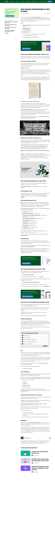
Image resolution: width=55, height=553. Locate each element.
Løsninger (18, 1)
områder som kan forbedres (34, 401)
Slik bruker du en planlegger (27, 368)
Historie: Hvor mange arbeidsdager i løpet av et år (11, 22)
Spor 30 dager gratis (26, 48)
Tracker (37, 1)
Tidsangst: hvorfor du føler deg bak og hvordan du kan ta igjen (40, 459)
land (26, 147)
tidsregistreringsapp (27, 403)
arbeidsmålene (29, 305)
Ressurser (23, 1)
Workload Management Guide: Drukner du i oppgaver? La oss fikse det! (40, 468)
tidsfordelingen (47, 352)
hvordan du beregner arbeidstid (41, 315)
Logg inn (42, 1)
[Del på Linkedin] (49, 438)
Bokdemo (46, 1)
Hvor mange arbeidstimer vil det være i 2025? (10, 28)
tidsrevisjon (24, 400)
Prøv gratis (49, 1)
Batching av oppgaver (26, 386)
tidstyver (31, 375)
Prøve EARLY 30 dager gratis (27, 296)
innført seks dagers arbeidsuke (34, 148)
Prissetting (28, 1)
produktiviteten (23, 390)
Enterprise (33, 1)
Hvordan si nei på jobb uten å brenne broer (40, 452)
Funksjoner (12, 1)
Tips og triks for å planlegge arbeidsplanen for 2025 (10, 31)
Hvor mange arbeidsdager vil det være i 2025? (11, 25)
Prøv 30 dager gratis (26, 263)
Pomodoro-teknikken (26, 385)
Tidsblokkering (25, 383)
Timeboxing (25, 381)
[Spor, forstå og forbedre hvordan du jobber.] (7, 1)
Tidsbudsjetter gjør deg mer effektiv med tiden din (29, 373)
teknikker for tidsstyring (36, 377)
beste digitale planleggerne (43, 363)
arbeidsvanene (26, 322)
